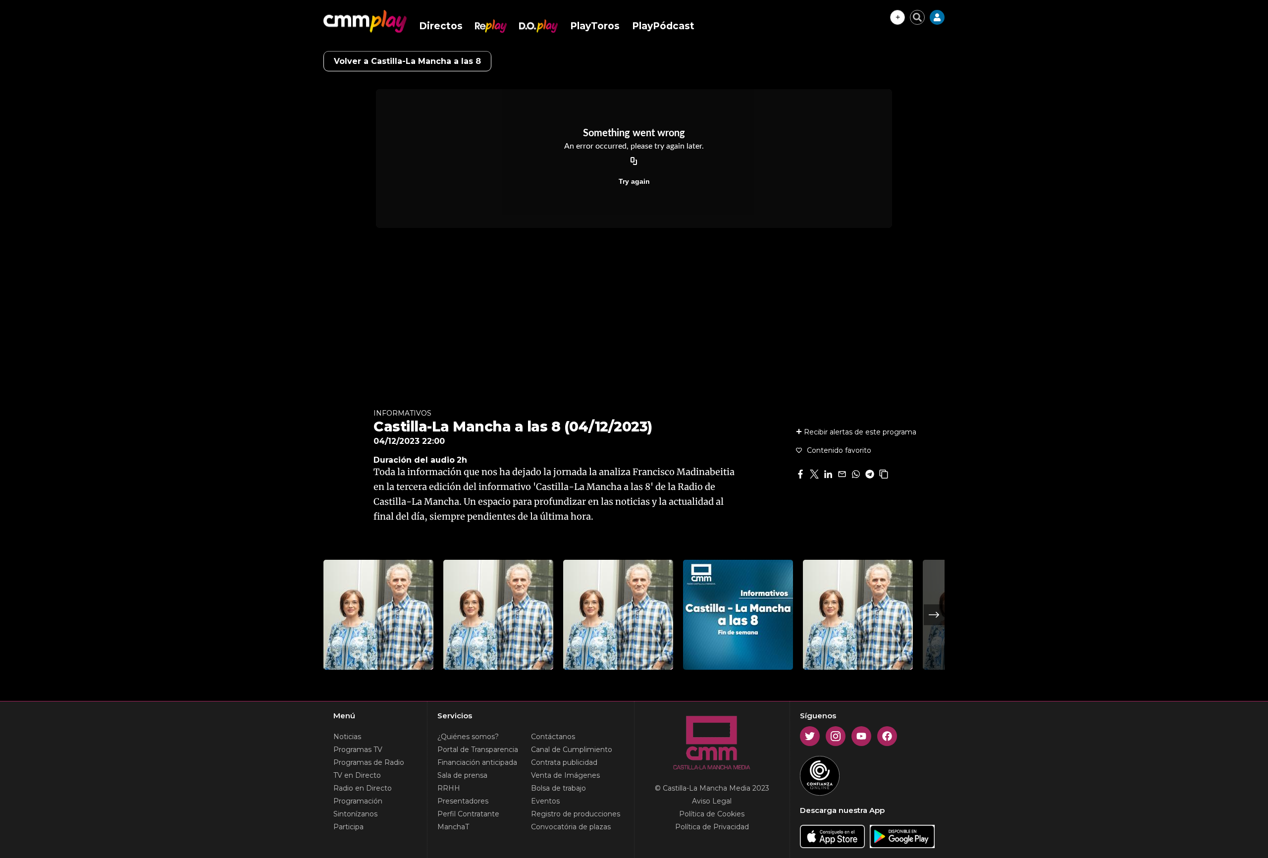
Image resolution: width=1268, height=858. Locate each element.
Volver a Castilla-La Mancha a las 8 (407, 61)
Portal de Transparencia (477, 749)
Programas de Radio (368, 762)
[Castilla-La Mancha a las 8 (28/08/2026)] (378, 615)
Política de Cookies (711, 813)
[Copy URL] (634, 161)
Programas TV (357, 749)
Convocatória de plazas (571, 826)
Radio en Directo (362, 788)
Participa (348, 826)
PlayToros (595, 26)
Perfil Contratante (468, 813)
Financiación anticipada (477, 762)
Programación (357, 801)
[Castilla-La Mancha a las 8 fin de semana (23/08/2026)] (738, 615)
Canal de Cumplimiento (571, 749)
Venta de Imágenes (565, 775)
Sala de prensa (462, 775)
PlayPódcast (663, 26)
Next (934, 614)
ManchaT (453, 826)
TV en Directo (357, 775)
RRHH (448, 788)
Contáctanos (553, 736)
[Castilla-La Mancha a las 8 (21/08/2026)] (858, 615)
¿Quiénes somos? (468, 736)
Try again (634, 181)
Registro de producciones (575, 813)
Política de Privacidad (712, 826)
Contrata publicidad (564, 762)
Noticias (347, 736)
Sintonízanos (355, 813)
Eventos (545, 801)
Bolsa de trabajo (558, 788)
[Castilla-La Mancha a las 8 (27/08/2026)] (498, 615)
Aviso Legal (712, 801)
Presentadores (462, 801)
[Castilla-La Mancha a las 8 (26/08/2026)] (618, 615)
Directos (441, 26)
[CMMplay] (365, 21)
